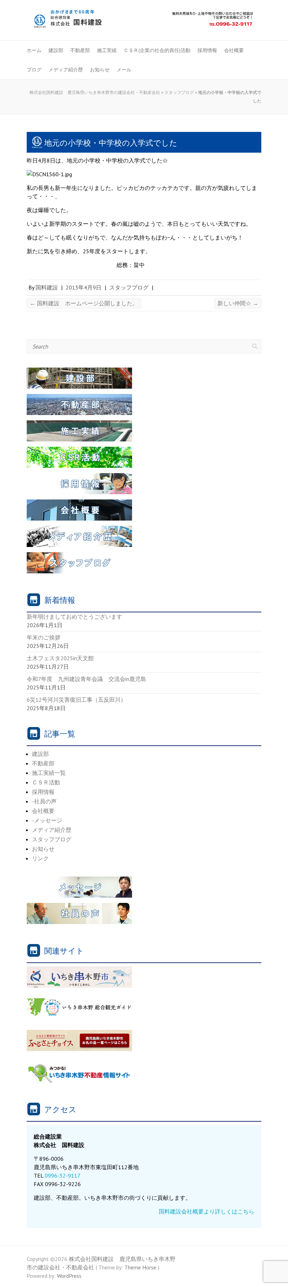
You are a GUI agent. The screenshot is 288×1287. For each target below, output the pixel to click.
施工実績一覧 (49, 772)
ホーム (34, 50)
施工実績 (107, 50)
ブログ (34, 69)
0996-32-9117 (62, 1175)
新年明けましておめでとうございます (74, 616)
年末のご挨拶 (43, 637)
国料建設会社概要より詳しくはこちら (206, 1211)
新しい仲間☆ (237, 303)
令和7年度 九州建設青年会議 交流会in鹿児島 (86, 678)
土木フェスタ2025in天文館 (60, 658)
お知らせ (100, 69)
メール (124, 69)
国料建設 (46, 287)
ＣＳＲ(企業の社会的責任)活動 (157, 50)
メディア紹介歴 (65, 69)
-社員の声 (44, 801)
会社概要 (234, 50)
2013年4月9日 (84, 287)
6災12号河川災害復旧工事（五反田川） (76, 699)
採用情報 (207, 50)
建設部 (55, 50)
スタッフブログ (129, 287)
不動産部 (80, 50)
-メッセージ (47, 820)
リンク (40, 858)
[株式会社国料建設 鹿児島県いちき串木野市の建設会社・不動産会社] (144, 21)
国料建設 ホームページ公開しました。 (84, 303)
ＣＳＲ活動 (46, 782)
